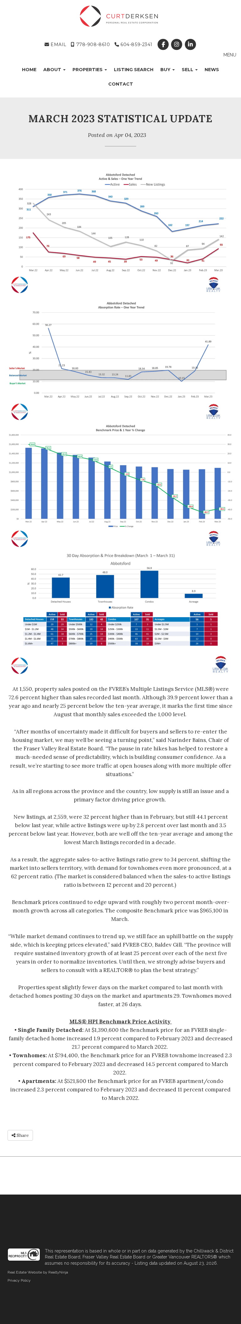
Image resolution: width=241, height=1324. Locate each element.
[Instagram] (177, 44)
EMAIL (57, 44)
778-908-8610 (92, 44)
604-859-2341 (136, 44)
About (52, 69)
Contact (120, 84)
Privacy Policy (19, 1280)
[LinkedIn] (190, 44)
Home (29, 69)
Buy (166, 69)
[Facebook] (164, 44)
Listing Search (133, 69)
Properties (88, 69)
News (212, 69)
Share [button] (22, 1135)
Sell (188, 69)
